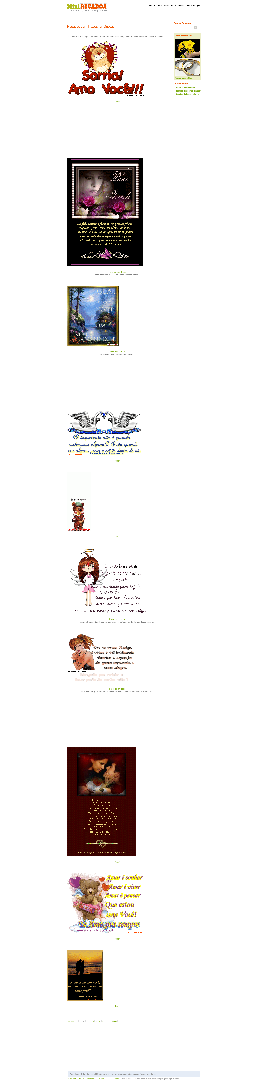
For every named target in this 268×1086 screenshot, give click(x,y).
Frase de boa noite (117, 351)
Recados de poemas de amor (188, 90)
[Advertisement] (118, 20)
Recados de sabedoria (185, 87)
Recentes (168, 5)
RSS (108, 1079)
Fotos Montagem (192, 5)
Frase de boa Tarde (117, 271)
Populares (179, 5)
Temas (159, 5)
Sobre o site (72, 1079)
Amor (117, 101)
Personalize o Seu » (184, 77)
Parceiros (100, 1079)
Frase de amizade (117, 619)
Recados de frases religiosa (187, 94)
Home (152, 5)
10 (106, 1021)
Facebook (116, 1079)
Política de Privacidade (87, 1079)
